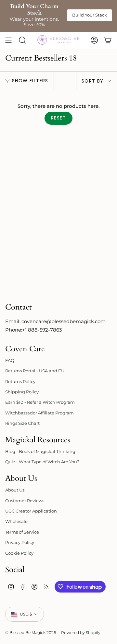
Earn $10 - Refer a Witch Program (40, 402)
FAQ (9, 360)
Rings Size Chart (22, 423)
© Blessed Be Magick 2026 (30, 632)
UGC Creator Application (31, 511)
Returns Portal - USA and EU (34, 370)
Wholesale (16, 521)
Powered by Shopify (80, 632)
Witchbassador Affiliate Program (39, 412)
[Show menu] (8, 40)
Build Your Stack (89, 14)
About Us (14, 489)
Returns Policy (20, 381)
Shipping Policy (22, 391)
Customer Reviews (24, 500)
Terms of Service (22, 532)
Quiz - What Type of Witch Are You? (42, 461)
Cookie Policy (19, 553)
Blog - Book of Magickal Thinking (40, 451)
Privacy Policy (19, 542)
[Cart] (108, 40)
